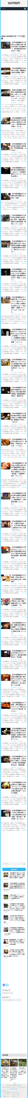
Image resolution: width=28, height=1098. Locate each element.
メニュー (3, 8)
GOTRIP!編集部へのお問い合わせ (11, 1092)
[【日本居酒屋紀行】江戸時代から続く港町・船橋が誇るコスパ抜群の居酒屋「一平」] (5, 601)
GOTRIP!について (5, 1090)
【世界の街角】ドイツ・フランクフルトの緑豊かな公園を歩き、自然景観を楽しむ (17, 897)
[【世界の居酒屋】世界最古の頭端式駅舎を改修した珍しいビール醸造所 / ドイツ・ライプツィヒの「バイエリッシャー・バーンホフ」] (5, 92)
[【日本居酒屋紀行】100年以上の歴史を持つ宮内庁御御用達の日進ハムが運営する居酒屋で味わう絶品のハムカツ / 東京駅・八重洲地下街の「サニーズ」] (5, 465)
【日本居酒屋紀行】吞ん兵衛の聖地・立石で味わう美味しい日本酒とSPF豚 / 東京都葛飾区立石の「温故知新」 (18, 761)
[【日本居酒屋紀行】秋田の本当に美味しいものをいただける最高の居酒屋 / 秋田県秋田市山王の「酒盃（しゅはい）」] (5, 272)
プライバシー (6, 1094)
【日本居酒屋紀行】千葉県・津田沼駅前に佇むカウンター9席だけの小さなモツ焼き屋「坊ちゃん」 (19, 707)
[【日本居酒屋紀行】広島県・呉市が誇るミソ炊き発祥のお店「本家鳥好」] (5, 578)
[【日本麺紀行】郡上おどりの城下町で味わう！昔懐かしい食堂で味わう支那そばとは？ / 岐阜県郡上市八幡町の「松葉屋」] (5, 1063)
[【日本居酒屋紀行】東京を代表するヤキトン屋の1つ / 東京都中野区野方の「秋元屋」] (5, 653)
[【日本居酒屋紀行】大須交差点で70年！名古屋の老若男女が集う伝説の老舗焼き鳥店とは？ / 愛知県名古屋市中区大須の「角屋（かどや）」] (14, 1063)
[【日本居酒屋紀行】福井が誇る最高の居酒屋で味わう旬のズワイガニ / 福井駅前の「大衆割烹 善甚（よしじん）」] (5, 496)
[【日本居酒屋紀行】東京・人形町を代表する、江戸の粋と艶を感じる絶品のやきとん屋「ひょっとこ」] (5, 524)
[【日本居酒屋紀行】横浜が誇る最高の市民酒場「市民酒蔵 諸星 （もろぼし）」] (5, 146)
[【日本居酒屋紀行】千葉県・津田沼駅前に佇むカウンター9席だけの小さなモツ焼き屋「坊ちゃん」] (5, 705)
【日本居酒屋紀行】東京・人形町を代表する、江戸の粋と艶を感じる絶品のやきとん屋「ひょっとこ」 (18, 525)
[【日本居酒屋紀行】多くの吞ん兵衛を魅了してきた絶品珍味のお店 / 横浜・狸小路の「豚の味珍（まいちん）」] (5, 813)
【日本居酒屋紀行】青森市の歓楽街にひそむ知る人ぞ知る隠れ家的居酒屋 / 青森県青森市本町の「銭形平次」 (18, 392)
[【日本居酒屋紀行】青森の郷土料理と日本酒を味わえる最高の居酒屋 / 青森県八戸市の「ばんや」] (5, 416)
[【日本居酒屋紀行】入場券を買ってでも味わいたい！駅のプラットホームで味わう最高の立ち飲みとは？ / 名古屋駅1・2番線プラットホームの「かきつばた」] (5, 300)
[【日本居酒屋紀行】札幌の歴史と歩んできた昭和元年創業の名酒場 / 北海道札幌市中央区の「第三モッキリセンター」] (5, 244)
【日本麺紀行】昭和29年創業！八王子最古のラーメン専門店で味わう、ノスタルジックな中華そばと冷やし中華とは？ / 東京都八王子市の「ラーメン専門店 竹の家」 (14, 907)
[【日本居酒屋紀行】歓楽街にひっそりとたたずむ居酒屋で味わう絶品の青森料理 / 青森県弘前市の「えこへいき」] (5, 362)
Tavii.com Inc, (14, 1089)
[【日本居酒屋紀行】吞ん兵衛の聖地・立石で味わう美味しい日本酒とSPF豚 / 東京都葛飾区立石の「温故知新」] (5, 759)
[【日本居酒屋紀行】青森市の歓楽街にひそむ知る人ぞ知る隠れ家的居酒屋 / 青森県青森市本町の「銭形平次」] (5, 390)
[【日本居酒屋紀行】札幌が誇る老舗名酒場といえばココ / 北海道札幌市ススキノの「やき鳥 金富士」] (5, 170)
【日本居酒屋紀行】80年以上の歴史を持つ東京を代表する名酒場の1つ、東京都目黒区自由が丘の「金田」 (19, 47)
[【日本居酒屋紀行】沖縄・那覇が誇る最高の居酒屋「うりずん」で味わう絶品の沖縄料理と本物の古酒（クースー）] (5, 625)
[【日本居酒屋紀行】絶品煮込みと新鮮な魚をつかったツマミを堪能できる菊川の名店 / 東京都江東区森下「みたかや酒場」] (5, 785)
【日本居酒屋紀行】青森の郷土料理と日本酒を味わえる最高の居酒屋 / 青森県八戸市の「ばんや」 (18, 418)
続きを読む (24, 62)
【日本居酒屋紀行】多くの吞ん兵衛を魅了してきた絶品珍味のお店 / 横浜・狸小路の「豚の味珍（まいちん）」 (18, 815)
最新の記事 (14, 869)
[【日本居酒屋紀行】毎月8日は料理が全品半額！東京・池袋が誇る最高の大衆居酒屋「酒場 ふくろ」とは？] (5, 218)
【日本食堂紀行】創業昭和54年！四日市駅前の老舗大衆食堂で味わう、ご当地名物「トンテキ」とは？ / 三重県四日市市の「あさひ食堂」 (14, 931)
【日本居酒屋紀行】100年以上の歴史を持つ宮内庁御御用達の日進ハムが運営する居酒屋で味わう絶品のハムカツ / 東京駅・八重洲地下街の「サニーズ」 (19, 469)
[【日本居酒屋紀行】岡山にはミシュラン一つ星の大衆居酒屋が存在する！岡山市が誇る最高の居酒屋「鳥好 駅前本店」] (5, 550)
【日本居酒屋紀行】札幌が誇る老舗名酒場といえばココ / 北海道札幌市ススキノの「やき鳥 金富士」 (18, 172)
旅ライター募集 (15, 1094)
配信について (16, 1096)
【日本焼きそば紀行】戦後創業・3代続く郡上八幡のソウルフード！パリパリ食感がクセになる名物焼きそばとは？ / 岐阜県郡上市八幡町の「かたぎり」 (14, 953)
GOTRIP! (14, 3)
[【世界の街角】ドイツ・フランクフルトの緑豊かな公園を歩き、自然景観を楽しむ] (23, 1063)
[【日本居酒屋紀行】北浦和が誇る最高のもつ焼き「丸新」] (5, 196)
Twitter (7, 985)
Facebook (4, 985)
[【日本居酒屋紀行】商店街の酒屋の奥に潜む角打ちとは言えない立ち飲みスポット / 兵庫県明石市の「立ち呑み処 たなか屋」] (5, 677)
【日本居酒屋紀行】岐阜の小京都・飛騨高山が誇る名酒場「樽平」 (18, 70)
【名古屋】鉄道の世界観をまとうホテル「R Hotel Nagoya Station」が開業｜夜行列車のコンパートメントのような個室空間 (14, 919)
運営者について (7, 1096)
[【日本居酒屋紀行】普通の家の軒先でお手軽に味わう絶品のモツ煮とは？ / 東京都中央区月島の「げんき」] (5, 120)
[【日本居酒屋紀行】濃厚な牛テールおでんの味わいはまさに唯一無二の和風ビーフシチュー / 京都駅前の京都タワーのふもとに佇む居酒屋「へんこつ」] (5, 332)
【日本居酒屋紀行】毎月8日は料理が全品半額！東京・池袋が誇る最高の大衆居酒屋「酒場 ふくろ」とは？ (18, 219)
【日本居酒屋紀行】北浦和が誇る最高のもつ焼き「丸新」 (18, 196)
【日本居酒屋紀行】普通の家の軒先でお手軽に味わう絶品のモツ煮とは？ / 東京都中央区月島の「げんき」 (18, 122)
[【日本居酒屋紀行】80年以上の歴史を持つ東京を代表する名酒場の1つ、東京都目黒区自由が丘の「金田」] (5, 45)
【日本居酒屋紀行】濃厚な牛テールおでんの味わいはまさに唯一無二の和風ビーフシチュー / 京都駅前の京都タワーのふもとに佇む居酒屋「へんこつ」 (18, 336)
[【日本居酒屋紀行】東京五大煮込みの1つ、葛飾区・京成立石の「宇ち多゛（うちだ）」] (5, 442)
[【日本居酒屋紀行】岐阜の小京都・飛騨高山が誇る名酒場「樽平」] (5, 71)
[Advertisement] (14, 21)
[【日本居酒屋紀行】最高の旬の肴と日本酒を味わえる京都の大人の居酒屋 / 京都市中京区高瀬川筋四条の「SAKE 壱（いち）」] (5, 731)
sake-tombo (14, 53)
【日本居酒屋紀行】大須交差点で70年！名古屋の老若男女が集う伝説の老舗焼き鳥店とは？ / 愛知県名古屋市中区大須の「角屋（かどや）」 (14, 886)
